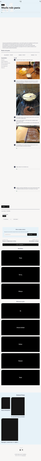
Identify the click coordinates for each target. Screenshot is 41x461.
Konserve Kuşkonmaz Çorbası (9, 241)
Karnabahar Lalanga (33, 241)
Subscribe (30, 234)
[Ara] (40, 1)
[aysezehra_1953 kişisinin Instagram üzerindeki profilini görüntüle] (22, 450)
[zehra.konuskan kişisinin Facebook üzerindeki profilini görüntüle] (20, 450)
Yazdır (4, 206)
